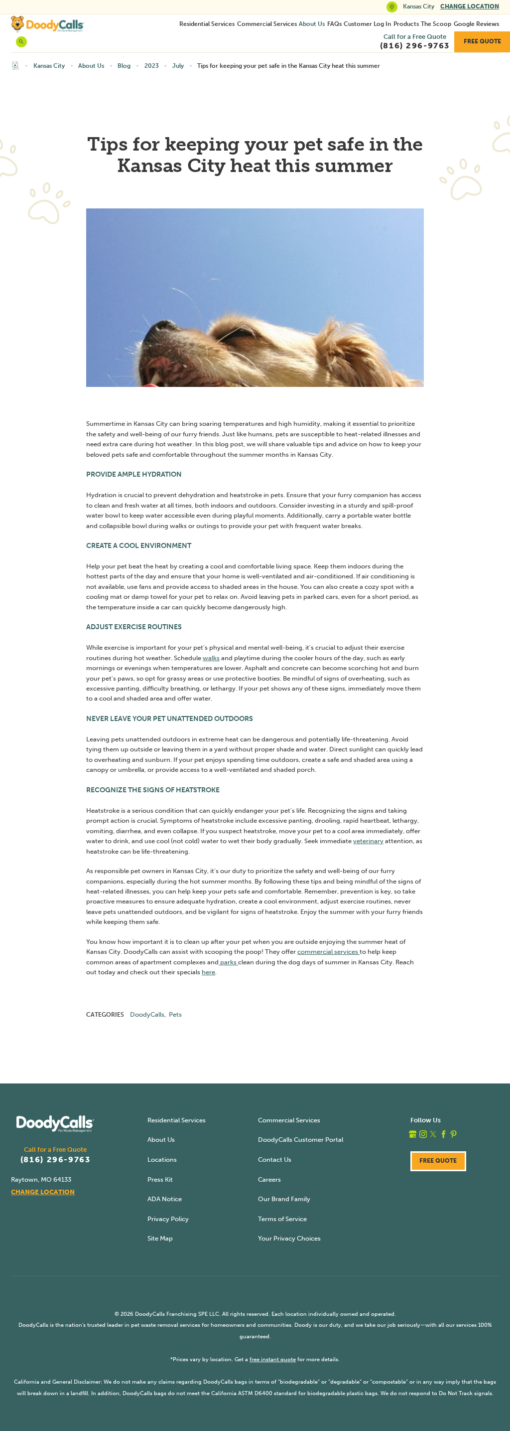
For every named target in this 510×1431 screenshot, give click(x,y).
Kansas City (49, 65)
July (178, 65)
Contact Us (274, 1159)
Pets (175, 1014)
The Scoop (436, 23)
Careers (269, 1179)
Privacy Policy (168, 1219)
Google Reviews (476, 23)
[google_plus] (412, 1134)
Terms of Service (282, 1219)
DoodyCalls (147, 1014)
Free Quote (482, 41)
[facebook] (443, 1134)
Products (406, 23)
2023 (151, 65)
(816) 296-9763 (55, 1160)
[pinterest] (453, 1134)
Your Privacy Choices (289, 1238)
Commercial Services (267, 23)
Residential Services (207, 23)
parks (228, 962)
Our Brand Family (284, 1199)
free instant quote (273, 1359)
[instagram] (423, 1134)
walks (211, 658)
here (208, 972)
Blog (124, 65)
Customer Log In (367, 23)
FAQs (334, 23)
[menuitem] (207, 23)
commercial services (328, 951)
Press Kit (160, 1179)
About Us (312, 23)
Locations (162, 1159)
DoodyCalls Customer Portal (300, 1139)
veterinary (368, 841)
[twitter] (433, 1134)
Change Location (469, 6)
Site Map (160, 1238)
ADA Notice (164, 1199)
